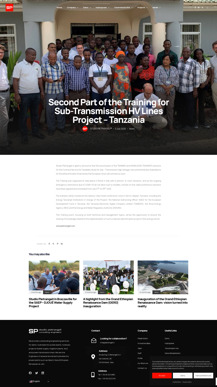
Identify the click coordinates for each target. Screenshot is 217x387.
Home (59, 7)
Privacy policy (187, 382)
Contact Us (142, 368)
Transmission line (122, 7)
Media (155, 7)
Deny (182, 375)
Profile (140, 358)
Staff (139, 353)
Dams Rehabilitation (173, 353)
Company (71, 7)
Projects (141, 7)
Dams (85, 7)
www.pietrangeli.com (65, 226)
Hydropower (101, 7)
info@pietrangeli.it (107, 342)
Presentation (143, 338)
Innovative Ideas (144, 343)
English (36, 381)
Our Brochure (143, 363)
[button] (207, 7)
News (132, 128)
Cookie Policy (177, 382)
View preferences (203, 375)
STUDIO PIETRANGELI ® (101, 128)
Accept (162, 375)
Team (140, 348)
